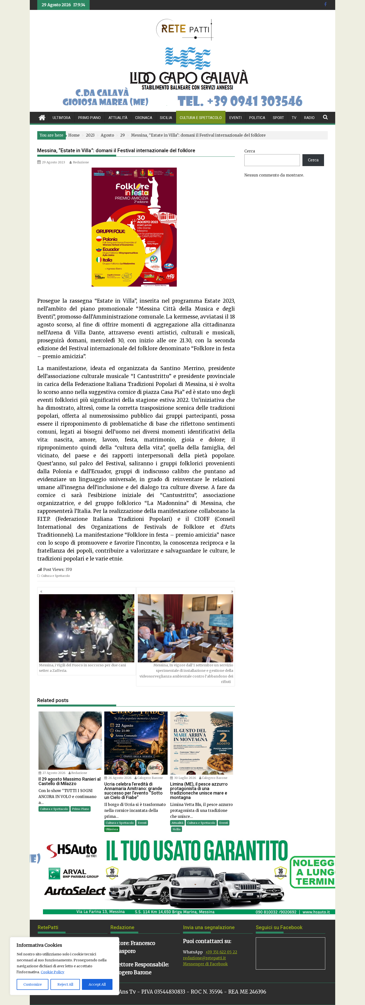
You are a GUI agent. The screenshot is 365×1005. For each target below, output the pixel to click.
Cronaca (143, 118)
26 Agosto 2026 (120, 778)
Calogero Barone (150, 778)
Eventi (235, 118)
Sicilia (166, 118)
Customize (32, 984)
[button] (37, 876)
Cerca (249, 151)
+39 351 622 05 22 (221, 952)
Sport (278, 118)
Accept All (97, 984)
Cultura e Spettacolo (201, 118)
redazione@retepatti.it (204, 958)
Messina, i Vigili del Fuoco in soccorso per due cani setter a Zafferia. (82, 668)
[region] (64, 966)
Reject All (65, 984)
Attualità (118, 118)
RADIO (309, 118)
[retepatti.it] (42, 117)
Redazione (81, 162)
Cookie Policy (52, 972)
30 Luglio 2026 (185, 778)
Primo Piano (89, 118)
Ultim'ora (112, 829)
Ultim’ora (62, 118)
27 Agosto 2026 (54, 773)
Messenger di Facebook (205, 964)
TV (294, 118)
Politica (257, 118)
